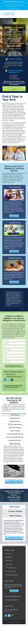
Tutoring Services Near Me (12, 600)
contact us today (20, 409)
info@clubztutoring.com (14, 376)
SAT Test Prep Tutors (11, 567)
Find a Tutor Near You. (9, 389)
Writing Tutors (9, 560)
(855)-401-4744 (8, 611)
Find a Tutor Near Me (18, 461)
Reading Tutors (9, 557)
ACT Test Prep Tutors (11, 571)
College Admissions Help (12, 575)
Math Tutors (8, 553)
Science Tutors (9, 564)
